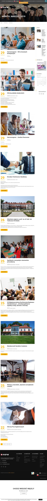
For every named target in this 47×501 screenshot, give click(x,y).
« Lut (38, 85)
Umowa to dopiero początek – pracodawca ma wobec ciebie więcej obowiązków (44, 33)
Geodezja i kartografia (11, 223)
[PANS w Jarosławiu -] (5, 8)
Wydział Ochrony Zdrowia (11, 308)
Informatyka (9, 429)
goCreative (9, 56)
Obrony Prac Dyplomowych (15, 427)
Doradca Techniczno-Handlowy (17, 177)
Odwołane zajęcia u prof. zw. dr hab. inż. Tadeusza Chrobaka (19, 220)
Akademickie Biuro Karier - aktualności (13, 264)
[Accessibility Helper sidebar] (46, 1)
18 (37, 82)
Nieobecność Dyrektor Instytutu (17, 346)
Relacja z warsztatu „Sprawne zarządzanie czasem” (20, 385)
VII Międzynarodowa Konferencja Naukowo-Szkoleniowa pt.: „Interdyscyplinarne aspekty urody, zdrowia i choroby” (20, 304)
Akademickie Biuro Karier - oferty (12, 179)
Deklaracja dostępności (43, 478)
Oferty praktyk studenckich (15, 93)
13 (40, 81)
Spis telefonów (4, 462)
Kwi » (43, 85)
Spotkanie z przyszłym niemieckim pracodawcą (18, 261)
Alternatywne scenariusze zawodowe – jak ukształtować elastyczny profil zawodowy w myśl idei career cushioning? (44, 50)
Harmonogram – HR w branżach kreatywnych (17, 52)
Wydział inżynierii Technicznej (16, 429)
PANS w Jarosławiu (11, 472)
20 (40, 82)
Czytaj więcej (4, 62)
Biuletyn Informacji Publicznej (42, 475)
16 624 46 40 (4, 460)
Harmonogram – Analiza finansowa (18, 137)
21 (41, 82)
